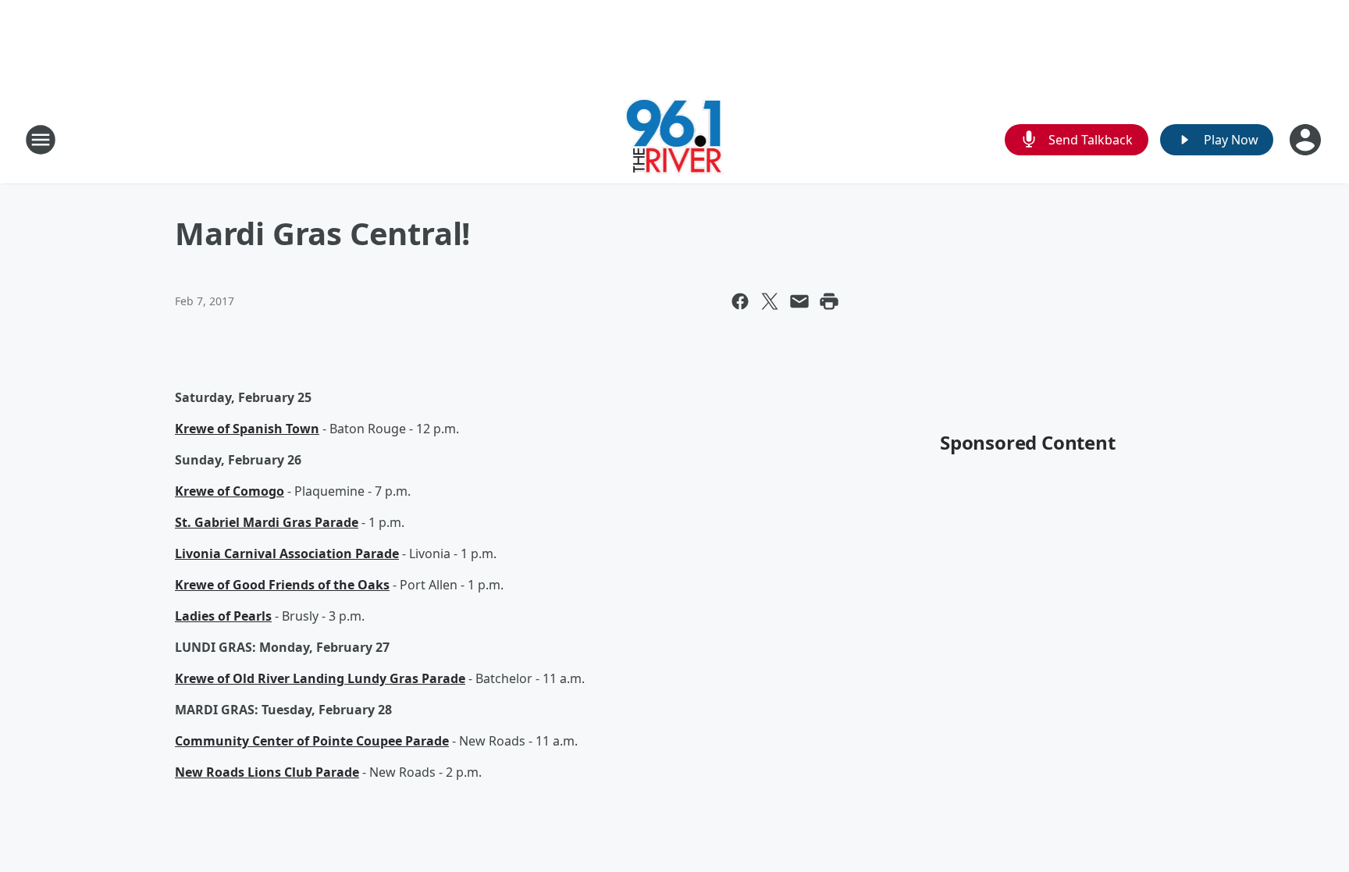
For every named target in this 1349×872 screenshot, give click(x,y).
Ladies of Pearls (223, 616)
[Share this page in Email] (799, 301)
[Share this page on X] (770, 301)
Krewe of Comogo (229, 491)
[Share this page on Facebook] (740, 301)
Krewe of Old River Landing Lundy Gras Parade (320, 678)
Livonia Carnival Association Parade (287, 553)
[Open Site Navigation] (40, 139)
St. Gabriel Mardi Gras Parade (266, 522)
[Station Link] (674, 139)
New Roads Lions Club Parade (267, 772)
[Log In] (1307, 139)
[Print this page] (829, 301)
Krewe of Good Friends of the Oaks (282, 584)
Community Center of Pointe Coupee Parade (312, 740)
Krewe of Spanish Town (247, 428)
